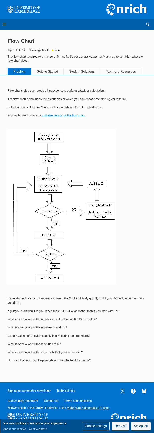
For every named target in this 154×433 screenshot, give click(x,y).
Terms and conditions (78, 400)
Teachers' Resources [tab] (121, 71)
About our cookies (14, 428)
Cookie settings (96, 426)
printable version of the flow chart (63, 115)
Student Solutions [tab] (81, 71)
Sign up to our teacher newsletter (29, 390)
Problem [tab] (19, 71)
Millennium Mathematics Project (88, 407)
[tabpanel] (77, 225)
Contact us (51, 400)
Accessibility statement (23, 400)
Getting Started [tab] (47, 71)
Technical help (66, 390)
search (147, 24)
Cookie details (38, 428)
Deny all (120, 426)
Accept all (141, 426)
